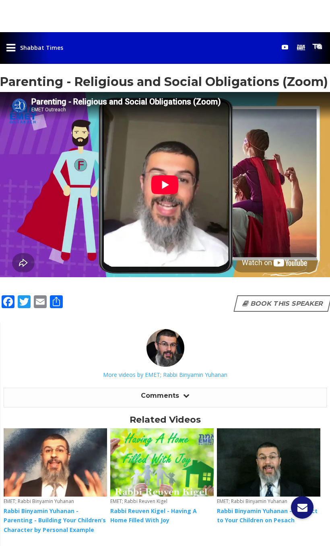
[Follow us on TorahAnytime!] (317, 46)
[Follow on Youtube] (284, 47)
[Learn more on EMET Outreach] (301, 47)
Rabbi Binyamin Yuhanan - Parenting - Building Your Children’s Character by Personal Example (55, 520)
